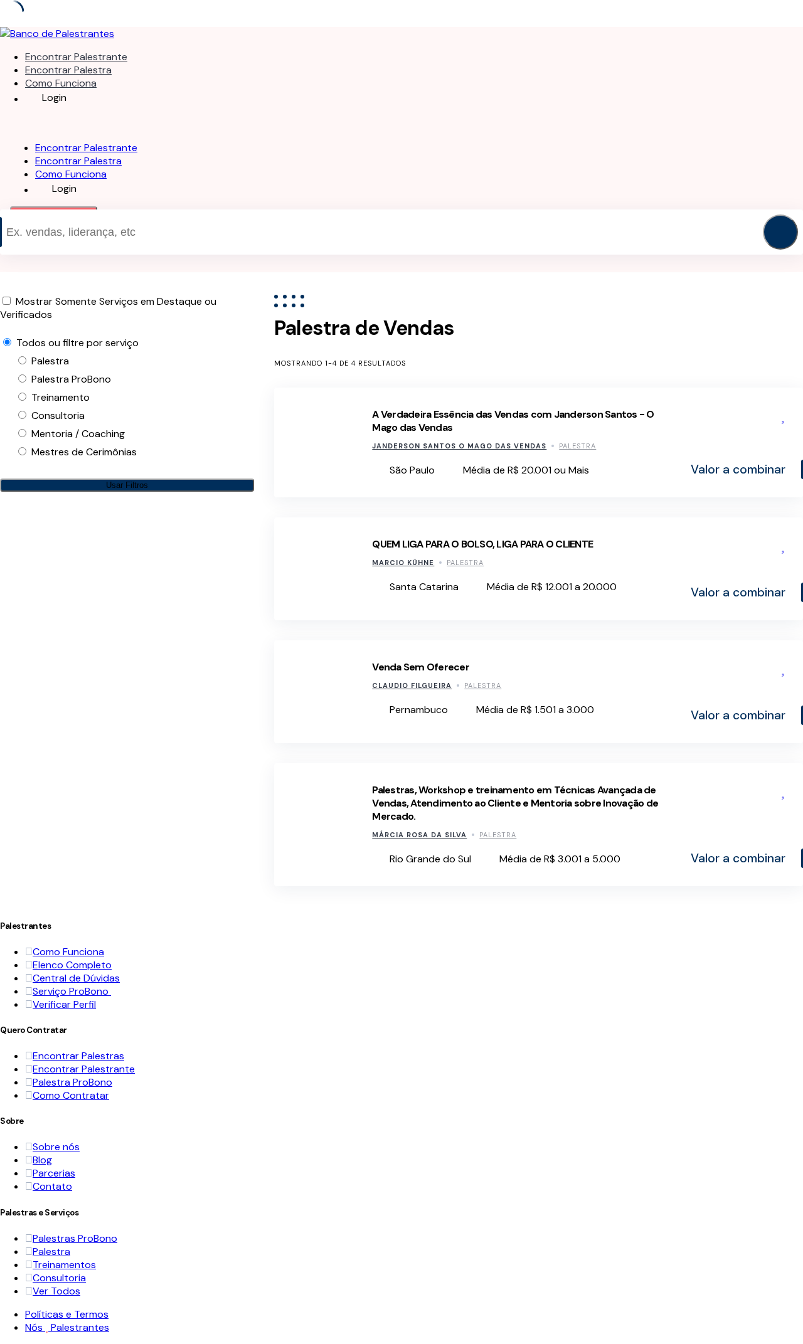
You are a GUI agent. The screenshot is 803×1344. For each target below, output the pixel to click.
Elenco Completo (72, 964)
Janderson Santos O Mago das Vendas (459, 446)
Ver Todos (56, 1291)
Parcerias (54, 1173)
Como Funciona (61, 83)
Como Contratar (71, 1095)
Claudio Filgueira (412, 685)
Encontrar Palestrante (76, 56)
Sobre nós (56, 1146)
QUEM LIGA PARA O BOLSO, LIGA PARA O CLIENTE (482, 544)
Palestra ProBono (72, 1082)
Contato (52, 1186)
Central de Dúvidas (76, 978)
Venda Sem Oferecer (420, 667)
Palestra (577, 446)
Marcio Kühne (403, 562)
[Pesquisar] (780, 232)
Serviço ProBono (72, 991)
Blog (42, 1160)
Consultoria (59, 1277)
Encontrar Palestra (68, 70)
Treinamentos (64, 1264)
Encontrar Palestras (78, 1055)
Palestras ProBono (75, 1238)
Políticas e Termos (67, 1314)
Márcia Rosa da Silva (419, 834)
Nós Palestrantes (67, 1327)
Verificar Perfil (64, 1004)
